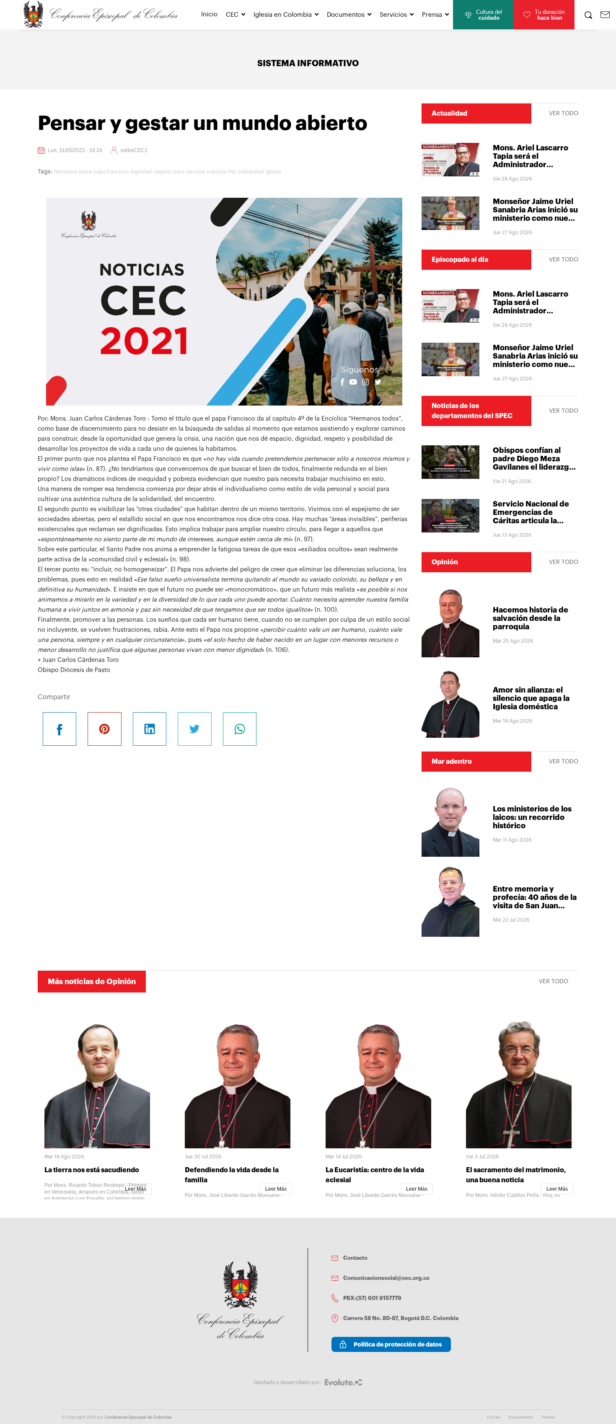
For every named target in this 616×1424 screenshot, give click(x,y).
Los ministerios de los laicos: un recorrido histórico (532, 817)
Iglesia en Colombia (283, 15)
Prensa (432, 15)
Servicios (393, 15)
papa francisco (111, 171)
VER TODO (563, 113)
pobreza (216, 171)
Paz (232, 171)
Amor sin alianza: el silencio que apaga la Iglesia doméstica (531, 698)
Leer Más (135, 1189)
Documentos (346, 15)
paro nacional (189, 171)
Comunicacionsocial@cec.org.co (386, 1278)
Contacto (355, 1258)
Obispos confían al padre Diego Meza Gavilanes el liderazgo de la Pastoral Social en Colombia (535, 467)
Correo (493, 1417)
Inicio (209, 14)
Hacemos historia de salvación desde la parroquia (530, 618)
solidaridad (251, 171)
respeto (162, 171)
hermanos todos (73, 171)
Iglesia (273, 171)
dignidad (141, 171)
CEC (232, 15)
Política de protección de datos (398, 1344)
